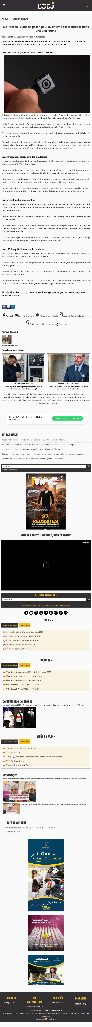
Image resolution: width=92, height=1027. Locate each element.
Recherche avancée (9, 470)
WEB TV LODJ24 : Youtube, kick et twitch (46, 480)
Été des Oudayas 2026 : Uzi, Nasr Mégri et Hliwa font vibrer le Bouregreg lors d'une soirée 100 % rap (43, 650)
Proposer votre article (34, 847)
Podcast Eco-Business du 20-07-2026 (24, 626)
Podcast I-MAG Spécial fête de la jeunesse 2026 (29, 617)
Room (5, 400)
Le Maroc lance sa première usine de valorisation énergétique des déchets (33, 458)
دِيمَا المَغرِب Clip (14, 698)
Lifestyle (32, 397)
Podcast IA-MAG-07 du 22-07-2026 (23, 630)
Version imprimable (48, 316)
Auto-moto (81, 397)
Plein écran (85, 488)
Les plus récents (9, 571)
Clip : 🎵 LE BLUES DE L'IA (18, 710)
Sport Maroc (69, 397)
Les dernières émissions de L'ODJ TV (41, 400)
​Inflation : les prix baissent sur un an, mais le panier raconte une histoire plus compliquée (39, 444)
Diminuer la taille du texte (41, 324)
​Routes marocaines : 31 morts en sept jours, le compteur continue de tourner (34, 440)
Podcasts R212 (16, 400)
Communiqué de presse (54, 394)
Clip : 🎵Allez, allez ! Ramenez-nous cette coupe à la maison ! (35, 702)
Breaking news (20, 18)
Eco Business (73, 394)
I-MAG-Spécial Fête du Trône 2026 (24, 586)
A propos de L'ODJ (11, 843)
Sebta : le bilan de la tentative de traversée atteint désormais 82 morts (31, 449)
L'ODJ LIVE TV (57, 843)
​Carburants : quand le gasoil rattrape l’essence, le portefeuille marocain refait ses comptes (23, 388)
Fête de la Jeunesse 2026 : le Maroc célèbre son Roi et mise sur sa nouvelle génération (68, 388)
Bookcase (40, 403)
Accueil (5, 18)
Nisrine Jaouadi (17, 37)
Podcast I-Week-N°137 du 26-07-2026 (25, 622)
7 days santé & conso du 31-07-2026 (25, 582)
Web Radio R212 (80, 845)
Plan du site (40, 860)
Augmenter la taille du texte (76, 316)
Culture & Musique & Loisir (49, 397)
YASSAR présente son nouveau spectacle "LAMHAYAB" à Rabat (29, 773)
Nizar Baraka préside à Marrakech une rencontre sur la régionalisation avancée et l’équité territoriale (44, 724)
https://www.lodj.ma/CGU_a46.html (58, 551)
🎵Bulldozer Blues (16, 706)
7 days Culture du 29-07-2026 (22, 590)
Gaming (38, 394)
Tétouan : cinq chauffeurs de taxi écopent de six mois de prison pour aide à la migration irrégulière (43, 454)
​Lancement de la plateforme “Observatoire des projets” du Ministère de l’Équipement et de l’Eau (53, 750)
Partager (62, 324)
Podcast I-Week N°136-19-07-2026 (23, 634)
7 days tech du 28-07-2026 (21, 594)
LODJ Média (52, 403)
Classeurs (25, 571)
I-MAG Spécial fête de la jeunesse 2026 (26, 577)
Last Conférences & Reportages (74, 400)
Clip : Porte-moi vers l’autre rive (22, 694)
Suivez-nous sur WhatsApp (67, 418)
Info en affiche (26, 394)
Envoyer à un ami (26, 316)
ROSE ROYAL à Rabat (12, 777)
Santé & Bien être (18, 397)
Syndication (51, 860)
